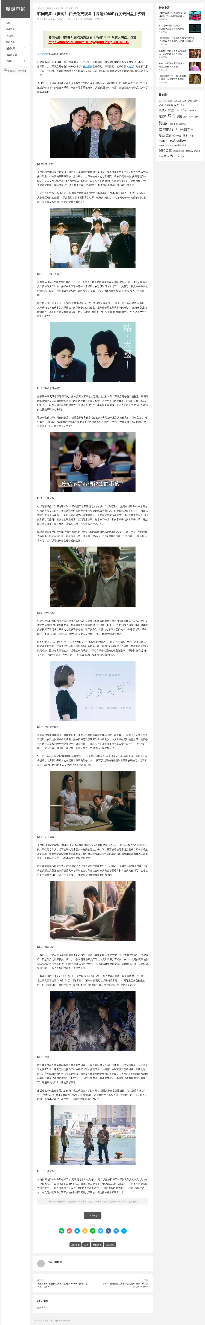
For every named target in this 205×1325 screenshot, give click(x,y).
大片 (177, 110)
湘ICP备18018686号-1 (61, 1320)
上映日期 (177, 101)
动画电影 (169, 105)
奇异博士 (184, 110)
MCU (165, 100)
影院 (179, 116)
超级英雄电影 (178, 151)
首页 (8, 22)
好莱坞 (162, 116)
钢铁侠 (197, 150)
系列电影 (177, 135)
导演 (171, 115)
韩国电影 (110, 1244)
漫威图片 (10, 61)
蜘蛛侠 (181, 140)
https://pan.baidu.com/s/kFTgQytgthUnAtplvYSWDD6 (88, 41)
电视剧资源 (11, 54)
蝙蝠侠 (178, 145)
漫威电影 (15, 9)
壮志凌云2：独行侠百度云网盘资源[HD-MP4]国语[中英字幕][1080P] (62, 1285)
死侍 (191, 116)
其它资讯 (10, 42)
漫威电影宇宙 (184, 129)
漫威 (163, 122)
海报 (196, 116)
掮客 (130, 66)
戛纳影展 (87, 66)
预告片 (174, 155)
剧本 (184, 100)
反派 (176, 105)
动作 (195, 100)
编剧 (185, 135)
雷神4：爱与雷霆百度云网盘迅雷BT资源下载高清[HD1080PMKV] (125, 1285)
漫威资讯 (10, 29)
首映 (182, 156)
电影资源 (10, 48)
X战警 (170, 101)
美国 (191, 135)
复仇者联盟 (166, 110)
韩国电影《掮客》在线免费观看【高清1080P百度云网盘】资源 (107, 1201)
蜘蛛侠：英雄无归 (166, 145)
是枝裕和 (42, 54)
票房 (168, 135)
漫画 (162, 135)
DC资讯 (10, 35)
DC (160, 101)
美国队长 (163, 140)
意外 (185, 116)
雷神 (161, 156)
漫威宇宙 (173, 123)
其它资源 (69, 8)
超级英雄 (165, 150)
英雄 (172, 140)
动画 (161, 104)
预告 (166, 156)
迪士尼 (189, 150)
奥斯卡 (193, 110)
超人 (184, 145)
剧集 (190, 100)
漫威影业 (183, 123)
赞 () (93, 1215)
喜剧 (182, 105)
